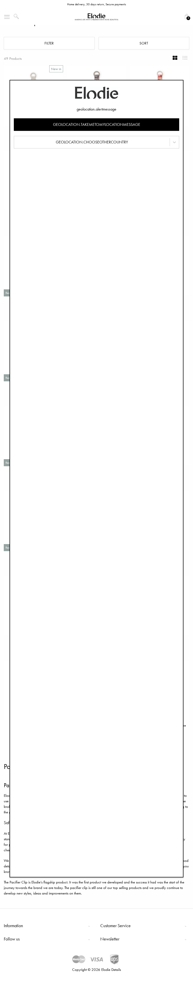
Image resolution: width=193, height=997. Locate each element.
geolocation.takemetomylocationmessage (96, 124)
